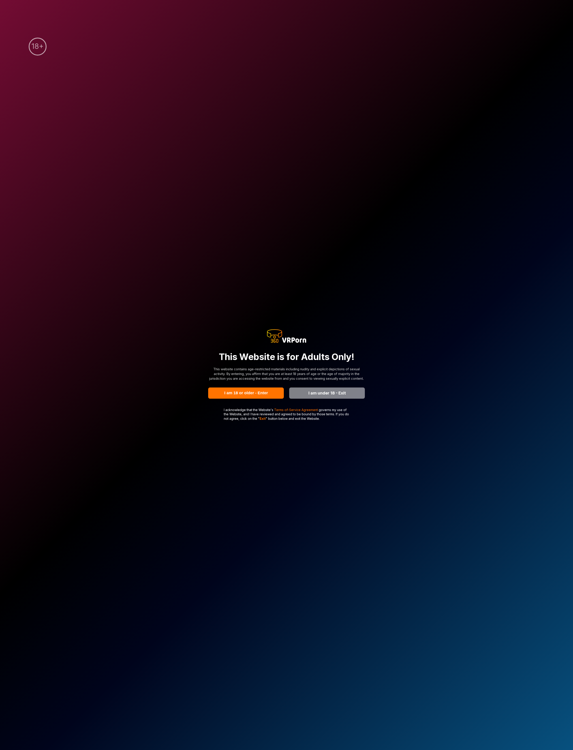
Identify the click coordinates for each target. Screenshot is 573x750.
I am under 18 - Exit (327, 393)
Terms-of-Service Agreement (296, 409)
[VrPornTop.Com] (286, 336)
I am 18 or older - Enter (246, 393)
